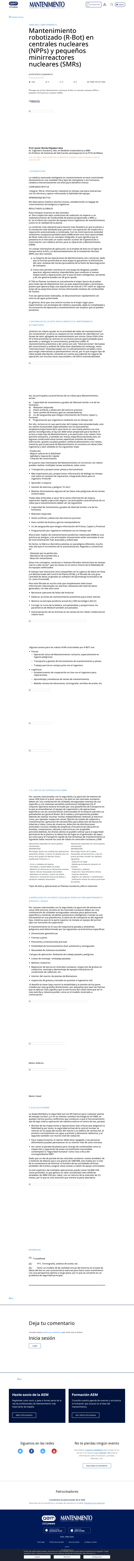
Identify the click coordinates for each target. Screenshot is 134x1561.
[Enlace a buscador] (111, 5)
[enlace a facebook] (31, 1451)
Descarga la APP (95, 4)
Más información (24, 1415)
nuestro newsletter (94, 1450)
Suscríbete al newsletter (97, 1466)
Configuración (97, 1557)
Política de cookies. (102, 1553)
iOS (109, 1453)
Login (34, 1346)
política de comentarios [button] (52, 1332)
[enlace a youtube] (54, 1451)
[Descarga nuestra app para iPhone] (79, 1530)
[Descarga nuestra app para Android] (54, 1530)
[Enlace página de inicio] (17, 5)
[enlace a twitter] (20, 1451)
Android (102, 1453)
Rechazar (67, 1557)
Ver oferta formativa (85, 1415)
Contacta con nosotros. (94, 1503)
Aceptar (37, 1557)
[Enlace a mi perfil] (104, 5)
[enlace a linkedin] (42, 1451)
